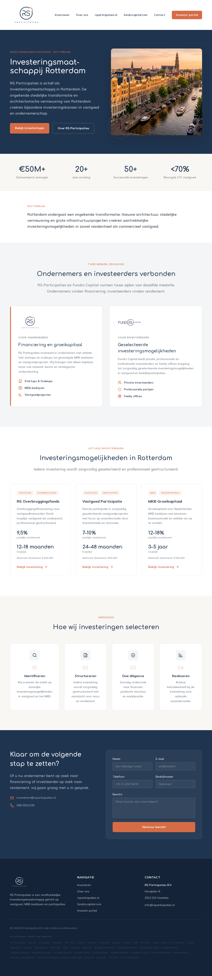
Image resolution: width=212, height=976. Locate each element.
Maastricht (166, 942)
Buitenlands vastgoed (48, 957)
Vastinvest (89, 957)
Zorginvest (101, 957)
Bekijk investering (30, 567)
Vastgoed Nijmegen (119, 952)
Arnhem (127, 942)
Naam (116, 759)
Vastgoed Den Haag (149, 947)
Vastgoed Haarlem (63, 952)
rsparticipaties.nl (106, 15)
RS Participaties (18, 942)
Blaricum (27, 947)
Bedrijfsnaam (164, 776)
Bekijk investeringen (29, 128)
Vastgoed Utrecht (169, 947)
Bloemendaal (41, 947)
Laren (65, 947)
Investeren (62, 15)
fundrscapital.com (135, 15)
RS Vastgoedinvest (129, 957)
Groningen (104, 942)
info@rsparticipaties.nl (160, 905)
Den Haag (70, 942)
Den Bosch (145, 942)
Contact (159, 15)
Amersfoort (179, 942)
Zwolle (190, 942)
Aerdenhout (15, 947)
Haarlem (32, 942)
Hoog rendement (180, 952)
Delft (135, 942)
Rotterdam (57, 942)
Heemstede (54, 947)
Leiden (156, 942)
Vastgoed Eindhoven (19, 952)
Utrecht (81, 942)
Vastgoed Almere (82, 952)
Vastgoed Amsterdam (104, 947)
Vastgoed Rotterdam (127, 947)
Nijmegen (116, 942)
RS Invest (113, 957)
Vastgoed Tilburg (139, 952)
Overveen (75, 947)
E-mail (160, 759)
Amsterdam (44, 942)
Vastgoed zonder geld (71, 957)
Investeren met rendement (22, 957)
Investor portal (187, 15)
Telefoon (118, 776)
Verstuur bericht (154, 827)
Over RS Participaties (73, 128)
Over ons (82, 15)
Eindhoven (92, 942)
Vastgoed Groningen (41, 952)
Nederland (87, 947)
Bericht (117, 794)
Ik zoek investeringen (160, 952)
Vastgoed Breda (100, 952)
